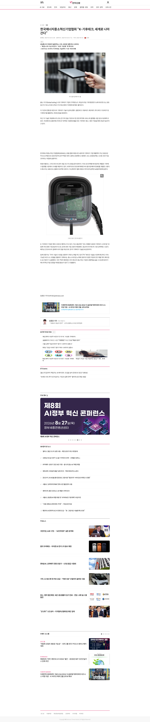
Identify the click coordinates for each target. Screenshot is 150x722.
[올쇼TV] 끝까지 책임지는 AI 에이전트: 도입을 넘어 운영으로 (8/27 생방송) (64, 373)
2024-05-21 (82, 38)
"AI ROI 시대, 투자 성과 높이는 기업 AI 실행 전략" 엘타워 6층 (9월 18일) (63, 377)
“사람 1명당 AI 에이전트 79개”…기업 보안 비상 (57, 504)
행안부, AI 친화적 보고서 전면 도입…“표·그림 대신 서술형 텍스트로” (64, 511)
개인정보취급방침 (58, 713)
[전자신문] (75, 2)
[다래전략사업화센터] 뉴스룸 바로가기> (72, 310)
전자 (55, 7)
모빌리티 (63, 7)
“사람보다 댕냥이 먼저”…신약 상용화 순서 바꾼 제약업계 (66, 323)
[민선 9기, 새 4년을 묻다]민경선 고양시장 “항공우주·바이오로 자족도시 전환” (66, 478)
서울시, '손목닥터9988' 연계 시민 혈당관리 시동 (57, 484)
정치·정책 (99, 7)
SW (47, 25)
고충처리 (67, 713)
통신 (69, 7)
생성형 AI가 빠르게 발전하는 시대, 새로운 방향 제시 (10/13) (59, 44)
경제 (75, 7)
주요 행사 (44, 395)
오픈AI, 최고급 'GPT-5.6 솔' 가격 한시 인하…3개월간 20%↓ (61, 458)
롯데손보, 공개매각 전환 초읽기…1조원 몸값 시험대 (58, 564)
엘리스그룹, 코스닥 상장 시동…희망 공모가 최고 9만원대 (60, 451)
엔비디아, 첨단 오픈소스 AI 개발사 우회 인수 (56, 491)
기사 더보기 (61, 321)
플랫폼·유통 (84, 7)
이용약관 (49, 713)
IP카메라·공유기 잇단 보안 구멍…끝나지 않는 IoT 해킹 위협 (61, 465)
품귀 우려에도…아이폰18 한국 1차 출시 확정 (56, 546)
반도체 (49, 7)
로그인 (42, 713)
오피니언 (108, 7)
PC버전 (81, 713)
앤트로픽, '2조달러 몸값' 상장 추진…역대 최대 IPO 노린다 (60, 471)
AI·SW (42, 7)
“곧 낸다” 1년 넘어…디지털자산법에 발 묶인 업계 (57, 611)
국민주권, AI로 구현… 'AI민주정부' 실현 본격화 (56, 531)
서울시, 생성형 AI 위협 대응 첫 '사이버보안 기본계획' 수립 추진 (62, 497)
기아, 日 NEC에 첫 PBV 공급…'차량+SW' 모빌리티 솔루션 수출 (62, 579)
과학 (91, 7)
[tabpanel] (75, 418)
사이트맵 (74, 713)
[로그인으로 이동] (108, 2)
